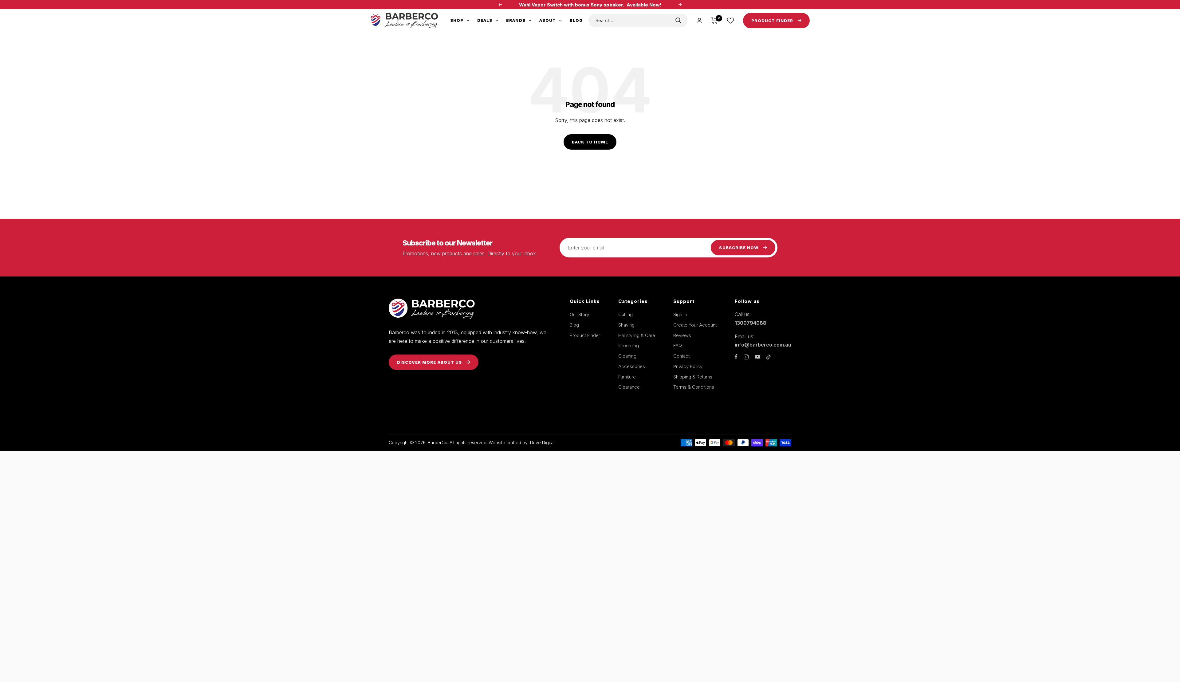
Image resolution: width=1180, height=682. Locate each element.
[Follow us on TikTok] (768, 357)
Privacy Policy (687, 366)
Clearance (629, 387)
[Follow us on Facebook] (736, 356)
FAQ (677, 345)
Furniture (627, 377)
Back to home (590, 141)
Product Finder (585, 335)
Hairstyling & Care (636, 335)
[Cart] (714, 21)
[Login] (699, 20)
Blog (576, 20)
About (547, 20)
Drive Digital (542, 442)
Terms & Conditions (693, 387)
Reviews (682, 335)
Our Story (579, 314)
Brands (515, 20)
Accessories (631, 366)
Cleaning (627, 356)
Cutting (625, 314)
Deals (484, 20)
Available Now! (644, 4)
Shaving (626, 325)
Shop (456, 20)
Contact (681, 356)
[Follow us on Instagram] (746, 357)
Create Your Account (695, 325)
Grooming (628, 345)
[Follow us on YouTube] (757, 357)
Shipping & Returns (692, 377)
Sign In (680, 314)
